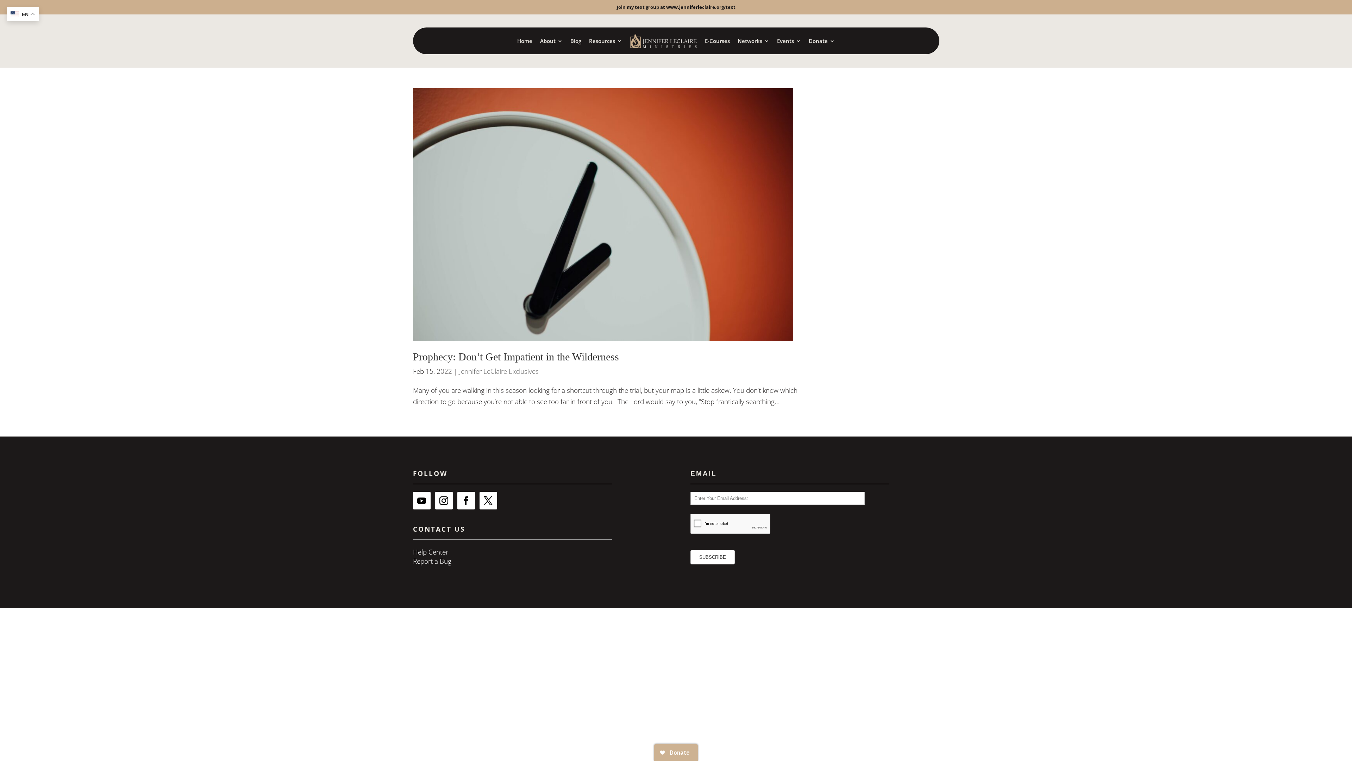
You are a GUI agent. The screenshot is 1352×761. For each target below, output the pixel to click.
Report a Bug (432, 561)
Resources (602, 40)
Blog (575, 40)
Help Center (430, 552)
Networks (750, 40)
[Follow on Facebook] (466, 500)
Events (785, 40)
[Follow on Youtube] (422, 500)
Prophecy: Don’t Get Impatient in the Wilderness (516, 357)
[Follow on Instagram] (444, 500)
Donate (818, 40)
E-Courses (717, 40)
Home (524, 40)
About (548, 40)
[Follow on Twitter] (488, 500)
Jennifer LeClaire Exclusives (499, 371)
